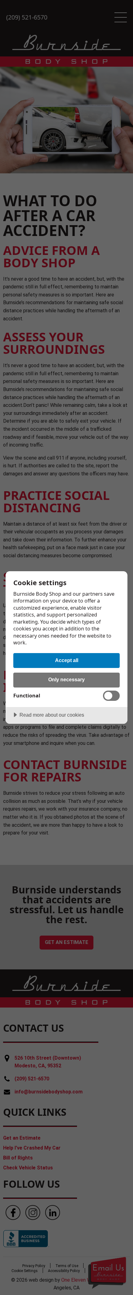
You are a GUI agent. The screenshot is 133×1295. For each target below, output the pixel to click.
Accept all (66, 660)
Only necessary (66, 679)
